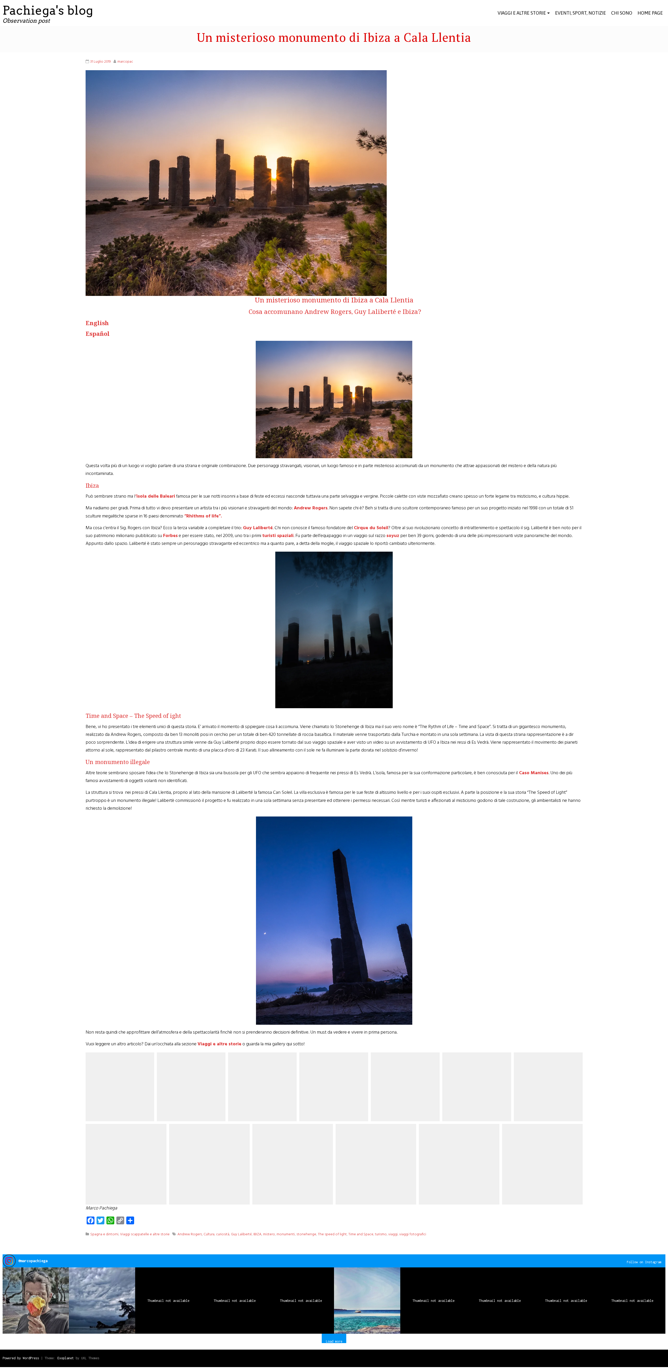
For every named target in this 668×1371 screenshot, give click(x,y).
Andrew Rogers (310, 508)
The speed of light (332, 1234)
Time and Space (360, 1234)
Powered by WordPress (21, 1358)
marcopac (125, 62)
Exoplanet (65, 1358)
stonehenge (306, 1234)
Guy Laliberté (241, 1234)
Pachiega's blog (48, 10)
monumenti (286, 1234)
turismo (381, 1234)
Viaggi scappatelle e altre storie (145, 1234)
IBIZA (257, 1234)
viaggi (393, 1234)
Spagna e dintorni (104, 1234)
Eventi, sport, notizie (580, 13)
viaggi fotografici (412, 1234)
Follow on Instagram (644, 1262)
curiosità (222, 1234)
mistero (269, 1234)
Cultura (209, 1234)
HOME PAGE (650, 13)
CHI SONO (621, 13)
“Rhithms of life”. (203, 516)
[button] (36, 1300)
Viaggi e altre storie (522, 13)
